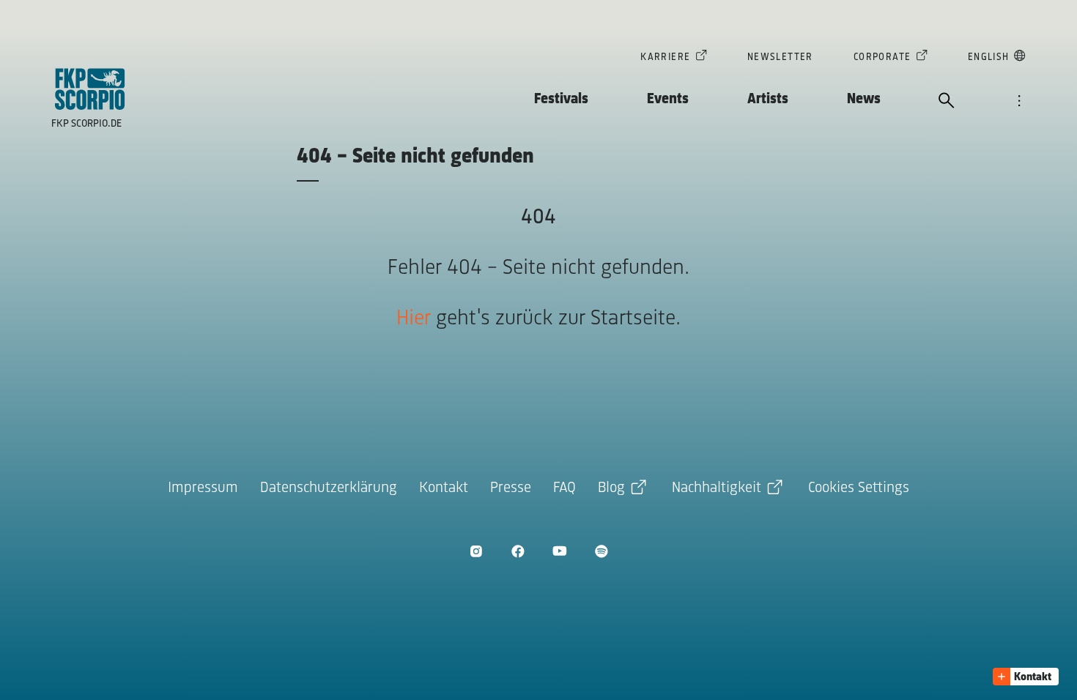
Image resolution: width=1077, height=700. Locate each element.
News (864, 99)
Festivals (561, 99)
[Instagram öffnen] (476, 551)
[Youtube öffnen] (559, 551)
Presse (510, 488)
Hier (413, 319)
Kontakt (443, 488)
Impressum (203, 488)
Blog (611, 488)
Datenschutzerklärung (328, 488)
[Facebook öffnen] (518, 551)
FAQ (564, 488)
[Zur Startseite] (90, 89)
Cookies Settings (858, 488)
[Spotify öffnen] (601, 551)
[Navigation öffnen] (1019, 101)
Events (668, 99)
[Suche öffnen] (946, 101)
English (989, 57)
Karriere (665, 57)
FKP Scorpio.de (86, 124)
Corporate (882, 57)
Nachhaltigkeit (716, 488)
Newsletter (780, 57)
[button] (1026, 676)
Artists (767, 99)
